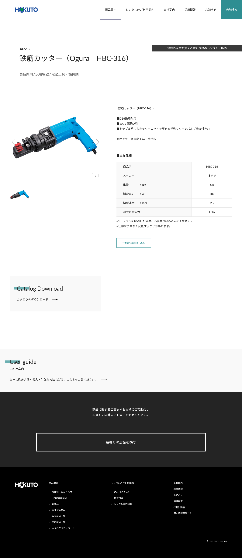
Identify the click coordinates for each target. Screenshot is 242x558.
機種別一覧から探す (62, 492)
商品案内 (110, 9)
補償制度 (118, 498)
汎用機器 (42, 74)
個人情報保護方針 (183, 513)
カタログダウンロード (63, 528)
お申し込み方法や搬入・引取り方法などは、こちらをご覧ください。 (54, 379)
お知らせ (210, 9)
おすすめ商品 (58, 510)
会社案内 (169, 9)
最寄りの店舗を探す (121, 442)
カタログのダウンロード (32, 299)
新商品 (55, 504)
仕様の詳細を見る (133, 243)
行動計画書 (179, 507)
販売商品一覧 (58, 516)
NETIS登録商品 (59, 498)
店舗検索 (231, 9)
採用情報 (190, 9)
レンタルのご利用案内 (140, 9)
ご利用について (122, 492)
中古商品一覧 (58, 522)
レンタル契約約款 (123, 504)
